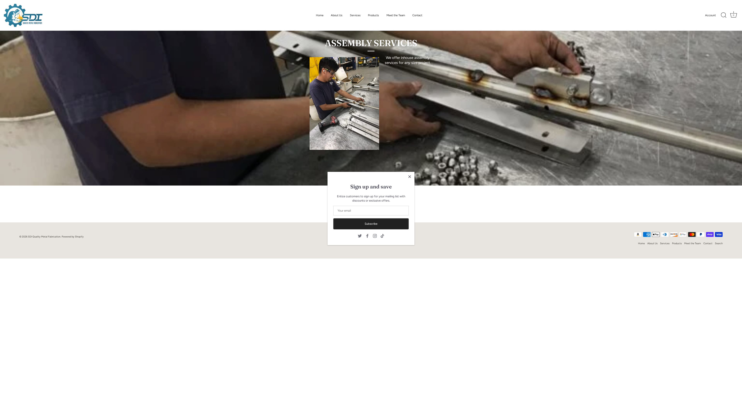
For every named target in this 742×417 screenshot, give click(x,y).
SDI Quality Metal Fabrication (44, 236)
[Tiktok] (382, 235)
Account (710, 15)
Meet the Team (395, 15)
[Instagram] (375, 235)
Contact (417, 15)
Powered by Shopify (73, 236)
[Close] (409, 176)
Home (319, 15)
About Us (336, 15)
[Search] (723, 15)
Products (373, 15)
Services (355, 15)
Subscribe (371, 223)
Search (719, 243)
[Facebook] (367, 235)
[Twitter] (360, 235)
